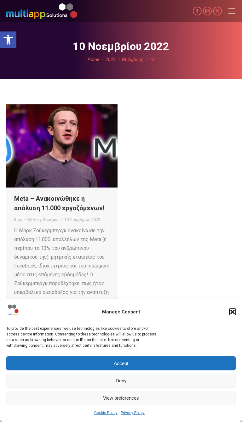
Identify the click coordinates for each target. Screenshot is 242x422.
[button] (8, 39)
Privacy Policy (133, 413)
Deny (121, 380)
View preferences (121, 398)
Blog (18, 219)
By (43, 219)
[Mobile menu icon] (232, 11)
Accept (121, 363)
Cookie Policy (106, 413)
